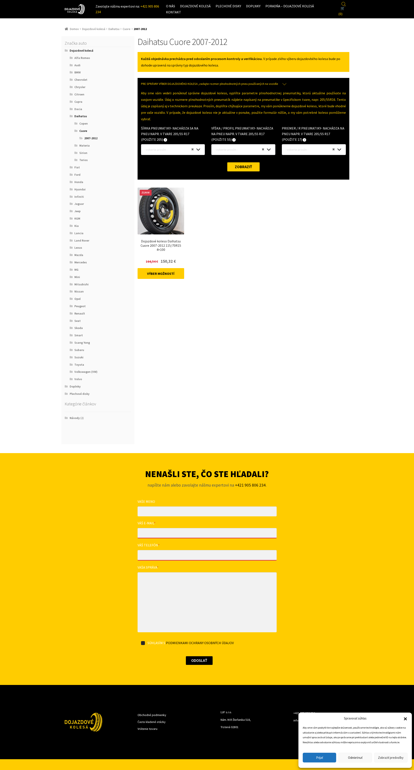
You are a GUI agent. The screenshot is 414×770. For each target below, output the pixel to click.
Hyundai (80, 189)
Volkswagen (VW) (85, 372)
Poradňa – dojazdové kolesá (289, 6)
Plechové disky (228, 6)
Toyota (79, 365)
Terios (83, 160)
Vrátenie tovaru (147, 729)
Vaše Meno (146, 501)
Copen (83, 123)
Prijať (319, 758)
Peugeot (80, 306)
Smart (78, 335)
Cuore (126, 29)
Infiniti (79, 197)
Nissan (79, 291)
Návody (75, 418)
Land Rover (81, 240)
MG (76, 270)
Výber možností (160, 273)
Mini (77, 277)
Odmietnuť (355, 758)
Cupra (78, 102)
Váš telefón (149, 545)
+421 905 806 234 (250, 485)
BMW (77, 72)
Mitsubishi (81, 284)
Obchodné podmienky (152, 715)
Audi (77, 65)
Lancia (78, 233)
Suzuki (78, 357)
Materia (84, 145)
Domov (74, 29)
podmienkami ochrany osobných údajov (200, 643)
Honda (78, 182)
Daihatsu (113, 29)
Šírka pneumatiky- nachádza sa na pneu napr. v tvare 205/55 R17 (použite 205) (169, 134)
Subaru (79, 350)
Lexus (78, 248)
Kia (76, 226)
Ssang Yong (82, 343)
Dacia (78, 109)
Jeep (77, 211)
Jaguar (79, 204)
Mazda (78, 255)
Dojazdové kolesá (195, 6)
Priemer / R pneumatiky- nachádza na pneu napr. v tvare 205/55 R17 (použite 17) (313, 134)
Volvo (78, 379)
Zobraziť (243, 166)
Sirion (83, 153)
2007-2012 (90, 138)
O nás (170, 6)
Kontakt (173, 12)
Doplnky (253, 6)
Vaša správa (148, 567)
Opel (77, 299)
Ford (77, 175)
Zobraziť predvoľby (390, 758)
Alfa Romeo (82, 58)
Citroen (79, 94)
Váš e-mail (146, 523)
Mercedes (80, 262)
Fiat (77, 167)
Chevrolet (80, 80)
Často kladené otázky (152, 722)
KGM (77, 218)
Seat (77, 321)
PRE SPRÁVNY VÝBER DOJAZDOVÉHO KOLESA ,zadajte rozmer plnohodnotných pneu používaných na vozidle (209, 84)
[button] (405, 718)
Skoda (78, 328)
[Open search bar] (344, 3)
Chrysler (79, 87)
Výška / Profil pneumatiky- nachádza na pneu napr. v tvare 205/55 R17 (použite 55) (242, 134)
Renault (79, 313)
